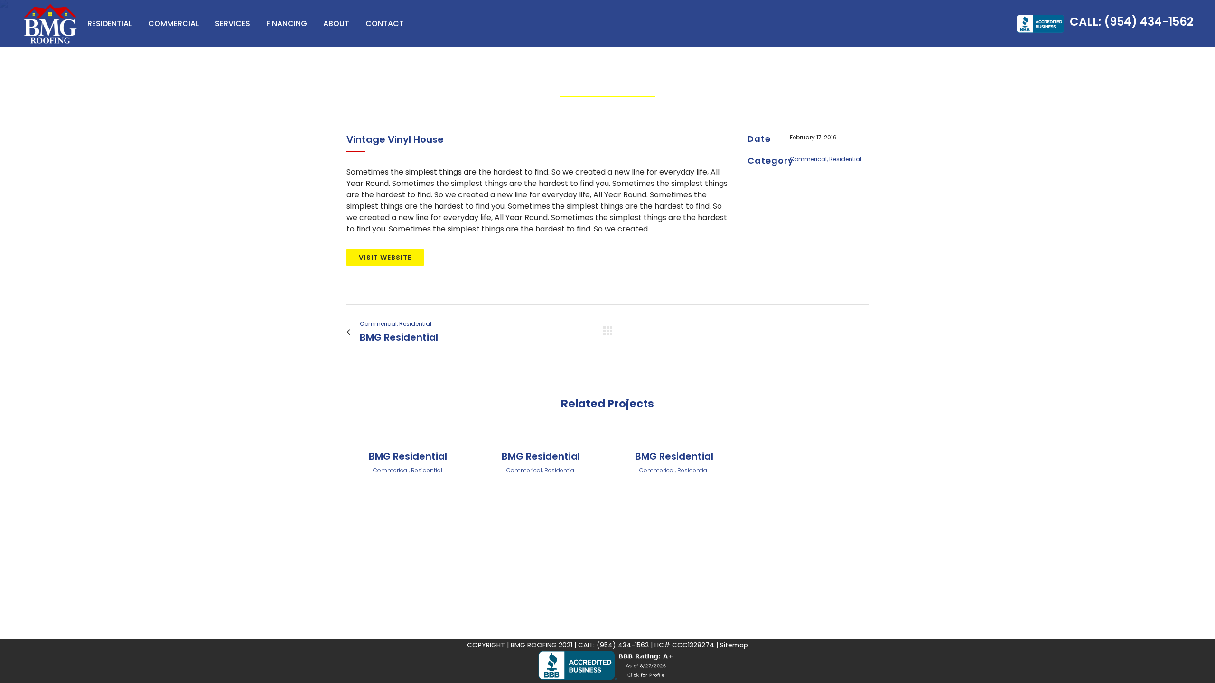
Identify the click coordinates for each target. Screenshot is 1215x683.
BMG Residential (408, 456)
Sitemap (734, 645)
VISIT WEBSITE (385, 257)
